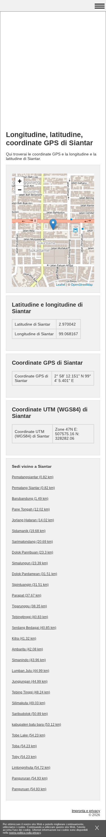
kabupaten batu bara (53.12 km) (36, 725)
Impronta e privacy (86, 811)
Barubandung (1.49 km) (30, 499)
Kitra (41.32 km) (24, 638)
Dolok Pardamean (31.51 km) (34, 574)
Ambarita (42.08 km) (27, 649)
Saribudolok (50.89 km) (30, 714)
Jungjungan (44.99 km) (29, 682)
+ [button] (19, 181)
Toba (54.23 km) (24, 746)
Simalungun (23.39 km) (30, 563)
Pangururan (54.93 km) (29, 778)
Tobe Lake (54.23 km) (28, 735)
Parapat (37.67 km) (26, 595)
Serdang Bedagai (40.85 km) (34, 628)
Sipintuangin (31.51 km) (30, 585)
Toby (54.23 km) (24, 757)
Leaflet (60, 284)
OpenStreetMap (82, 284)
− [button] (19, 189)
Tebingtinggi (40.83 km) (30, 617)
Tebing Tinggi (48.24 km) (31, 692)
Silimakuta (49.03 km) (28, 703)
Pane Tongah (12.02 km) (31, 509)
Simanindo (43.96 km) (29, 660)
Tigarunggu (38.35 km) (29, 606)
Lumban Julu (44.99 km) (30, 671)
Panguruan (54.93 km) (29, 789)
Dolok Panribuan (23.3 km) (32, 552)
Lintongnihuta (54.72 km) (31, 768)
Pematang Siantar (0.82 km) (33, 488)
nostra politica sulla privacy (25, 832)
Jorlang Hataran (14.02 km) (33, 520)
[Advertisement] (53, 73)
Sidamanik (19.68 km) (29, 531)
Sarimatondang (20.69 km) (32, 542)
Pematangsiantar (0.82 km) (32, 477)
